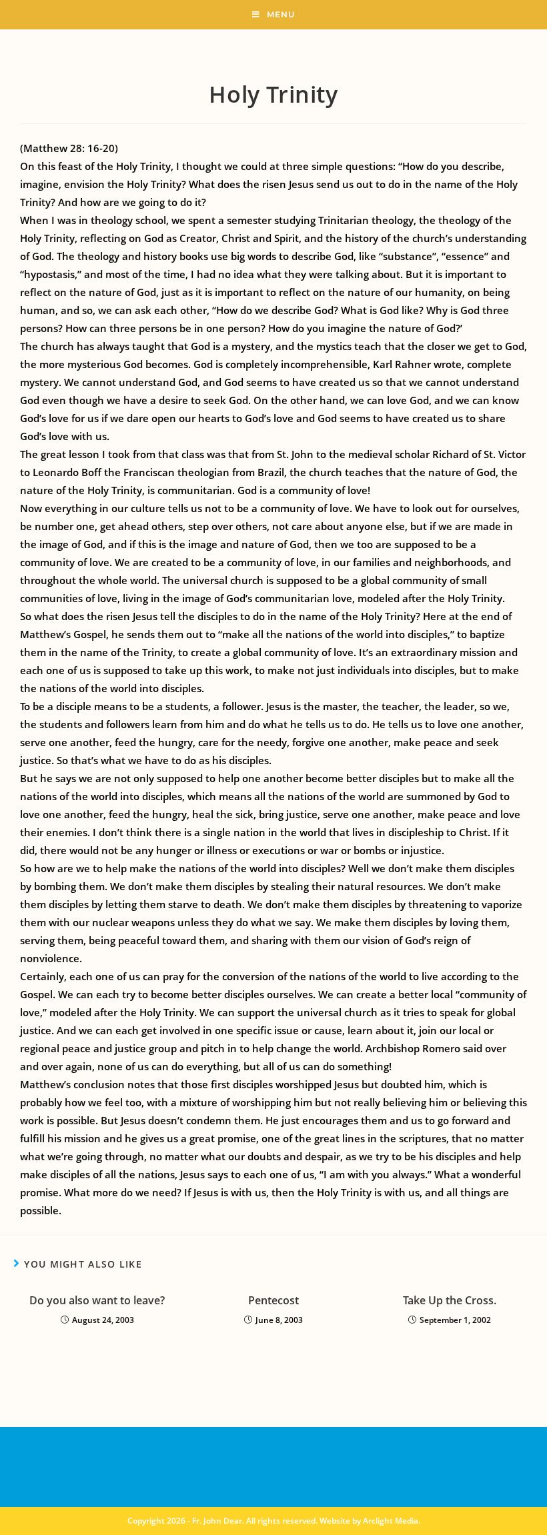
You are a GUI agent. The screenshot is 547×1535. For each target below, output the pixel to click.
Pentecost (273, 1300)
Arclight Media (390, 1520)
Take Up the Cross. (449, 1300)
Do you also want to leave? (97, 1300)
